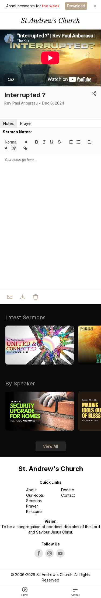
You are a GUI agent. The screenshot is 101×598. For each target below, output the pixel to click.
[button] (15, 142)
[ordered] (71, 142)
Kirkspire (34, 511)
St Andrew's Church (50, 21)
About (31, 489)
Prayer (26, 123)
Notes (8, 123)
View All (50, 446)
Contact (68, 495)
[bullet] (78, 142)
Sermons (34, 500)
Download (76, 6)
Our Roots (35, 495)
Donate (67, 489)
